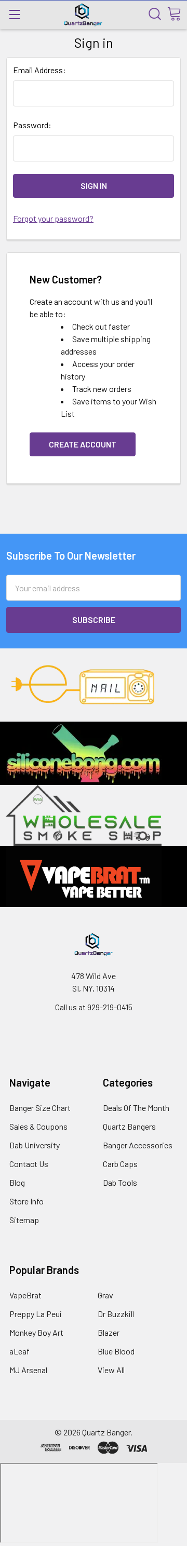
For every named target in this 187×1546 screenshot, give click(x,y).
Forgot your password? (53, 218)
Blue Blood (116, 1351)
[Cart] (174, 14)
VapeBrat (25, 1295)
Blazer (108, 1332)
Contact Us (28, 1164)
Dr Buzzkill (116, 1314)
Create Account (82, 444)
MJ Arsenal (28, 1370)
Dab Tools (120, 1182)
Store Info (26, 1201)
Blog (17, 1182)
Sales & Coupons (38, 1126)
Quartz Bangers (129, 1126)
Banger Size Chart (40, 1108)
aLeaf (19, 1351)
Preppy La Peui (35, 1314)
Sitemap (24, 1220)
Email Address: (39, 70)
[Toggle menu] (14, 14)
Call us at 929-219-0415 (93, 1007)
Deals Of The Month (136, 1108)
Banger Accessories (137, 1145)
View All (111, 1370)
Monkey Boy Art (36, 1332)
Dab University (34, 1145)
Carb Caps (120, 1164)
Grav (105, 1295)
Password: (32, 125)
